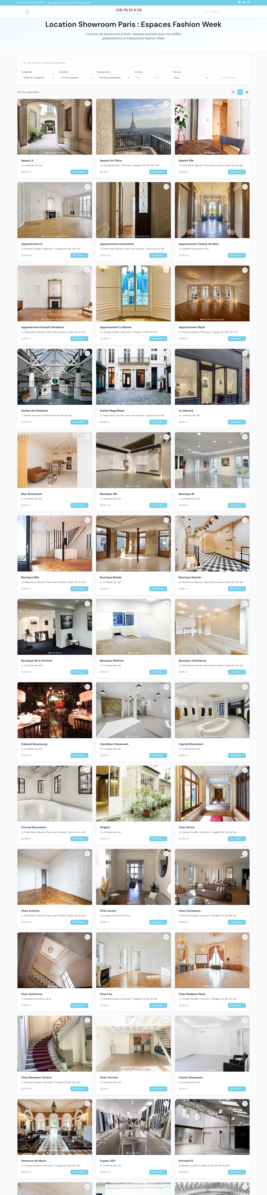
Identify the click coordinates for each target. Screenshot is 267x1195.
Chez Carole (108, 911)
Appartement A (31, 244)
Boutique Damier (190, 577)
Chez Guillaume (31, 994)
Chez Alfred (187, 827)
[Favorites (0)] (227, 12)
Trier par (177, 71)
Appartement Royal (192, 327)
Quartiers (63, 71)
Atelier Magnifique (112, 411)
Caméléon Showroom (114, 744)
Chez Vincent (109, 1077)
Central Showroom (33, 827)
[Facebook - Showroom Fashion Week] (244, 2)
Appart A (27, 160)
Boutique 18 (186, 494)
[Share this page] (234, 12)
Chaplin (105, 827)
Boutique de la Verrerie (36, 661)
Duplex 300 (108, 1161)
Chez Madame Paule (192, 994)
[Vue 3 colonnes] (240, 92)
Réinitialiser (230, 77)
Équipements (103, 71)
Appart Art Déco (111, 160)
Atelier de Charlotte (34, 411)
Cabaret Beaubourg (34, 744)
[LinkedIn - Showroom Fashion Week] (239, 2)
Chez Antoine (30, 911)
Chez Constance (190, 911)
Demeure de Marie (33, 1161)
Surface (138, 71)
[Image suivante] (89, 127)
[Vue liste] (247, 92)
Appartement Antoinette (117, 244)
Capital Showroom (191, 744)
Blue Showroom (31, 494)
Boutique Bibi (30, 577)
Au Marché (186, 411)
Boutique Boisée (111, 577)
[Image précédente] (20, 127)
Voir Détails (77, 171)
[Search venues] (242, 12)
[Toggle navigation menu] (27, 12)
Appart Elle (186, 160)
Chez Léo (106, 994)
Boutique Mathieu (112, 661)
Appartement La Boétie (115, 327)
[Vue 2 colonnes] (233, 92)
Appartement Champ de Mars (199, 244)
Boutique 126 (108, 494)
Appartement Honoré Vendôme (42, 327)
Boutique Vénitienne (192, 661)
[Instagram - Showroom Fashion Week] (249, 2)
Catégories (26, 71)
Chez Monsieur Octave (36, 1077)
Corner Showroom (191, 1077)
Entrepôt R (186, 1161)
